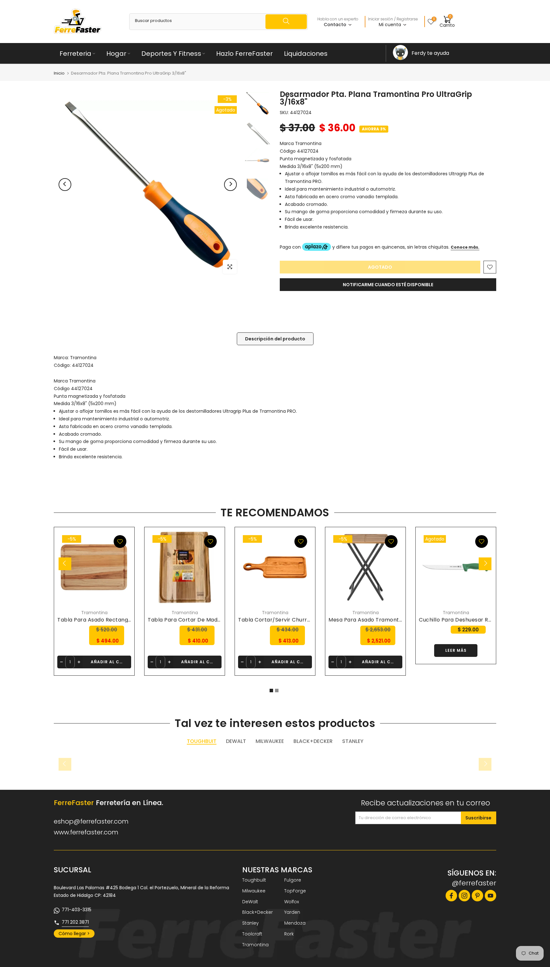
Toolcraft (252, 934)
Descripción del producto (275, 338)
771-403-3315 (76, 909)
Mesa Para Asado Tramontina (367, 619)
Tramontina (83, 357)
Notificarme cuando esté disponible (388, 284)
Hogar (116, 53)
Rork (289, 934)
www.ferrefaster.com (86, 832)
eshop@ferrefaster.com (91, 821)
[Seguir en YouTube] (490, 895)
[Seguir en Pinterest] (477, 895)
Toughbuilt (254, 880)
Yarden (292, 912)
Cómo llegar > (74, 933)
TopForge (295, 891)
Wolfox (291, 901)
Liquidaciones (306, 53)
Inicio (59, 73)
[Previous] (65, 184)
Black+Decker (257, 912)
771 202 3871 (75, 922)
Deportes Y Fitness (171, 53)
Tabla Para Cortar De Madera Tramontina (203, 619)
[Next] (230, 184)
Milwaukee (253, 891)
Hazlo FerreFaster (244, 53)
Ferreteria (75, 53)
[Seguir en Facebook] (451, 895)
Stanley (250, 923)
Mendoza (295, 923)
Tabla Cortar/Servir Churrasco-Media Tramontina (304, 619)
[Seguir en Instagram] (464, 895)
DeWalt (250, 901)
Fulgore (292, 880)
